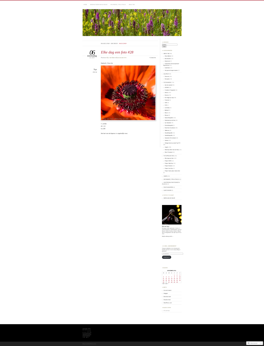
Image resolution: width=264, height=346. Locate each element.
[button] (128, 92)
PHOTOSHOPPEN (168, 187)
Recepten (167, 79)
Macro (166, 112)
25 (163, 282)
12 (166, 278)
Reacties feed (167, 299)
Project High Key (169, 163)
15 (174, 278)
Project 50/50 (168, 160)
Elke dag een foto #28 (117, 52)
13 (169, 278)
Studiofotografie (168, 135)
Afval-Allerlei (168, 56)
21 (171, 280)
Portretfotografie (169, 125)
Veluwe (166, 140)
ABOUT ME (132, 4)
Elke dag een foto (121, 57)
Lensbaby (167, 107)
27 (169, 282)
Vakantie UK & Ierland (170, 138)
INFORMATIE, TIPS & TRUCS (171, 179)
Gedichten (167, 67)
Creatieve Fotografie (170, 90)
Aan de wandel (168, 85)
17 (179, 278)
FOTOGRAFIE (167, 82)
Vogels (166, 147)
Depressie (167, 61)
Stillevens (167, 130)
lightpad (167, 110)
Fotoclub (167, 100)
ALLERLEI (166, 73)
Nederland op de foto (170, 120)
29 (174, 282)
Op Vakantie (168, 122)
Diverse (167, 95)
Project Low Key (169, 168)
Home (85, 4)
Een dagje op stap (169, 97)
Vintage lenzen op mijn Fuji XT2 (172, 143)
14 (171, 278)
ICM (166, 105)
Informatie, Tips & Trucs (118, 4)
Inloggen (166, 293)
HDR (166, 102)
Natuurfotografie (169, 117)
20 (169, 280)
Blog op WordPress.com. (89, 344)
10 (179, 276)
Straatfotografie (168, 132)
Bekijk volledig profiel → (167, 236)
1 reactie (153, 57)
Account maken (167, 290)
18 (163, 280)
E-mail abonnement (169, 246)
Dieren (166, 92)
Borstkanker (168, 58)
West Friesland (168, 152)
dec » (166, 283)
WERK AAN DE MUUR (169, 198)
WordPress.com (168, 302)
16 (177, 278)
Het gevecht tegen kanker (171, 70)
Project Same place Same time (172, 170)
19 (166, 280)
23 (177, 280)
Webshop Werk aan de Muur (98, 4)
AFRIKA (167, 87)
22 (174, 280)
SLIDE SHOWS (167, 190)
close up (95, 72)
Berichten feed (167, 296)
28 (171, 282)
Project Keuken (168, 165)
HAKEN (165, 176)
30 (177, 282)
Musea (166, 115)
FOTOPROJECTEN (169, 155)
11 (163, 278)
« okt (163, 283)
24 (179, 280)
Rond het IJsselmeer (170, 127)
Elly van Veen (111, 57)
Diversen (167, 76)
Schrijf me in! (167, 257)
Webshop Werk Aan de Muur (172, 149)
